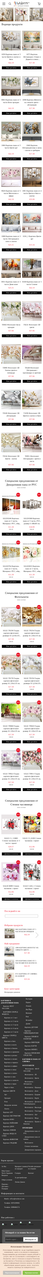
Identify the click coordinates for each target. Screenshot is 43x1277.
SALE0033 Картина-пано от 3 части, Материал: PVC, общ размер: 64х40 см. (31, 569)
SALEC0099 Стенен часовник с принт (11, 887)
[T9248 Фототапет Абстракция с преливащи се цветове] (32, 354)
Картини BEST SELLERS (8, 1007)
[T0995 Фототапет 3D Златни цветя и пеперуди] (11, 354)
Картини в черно (10, 1084)
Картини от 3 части (11, 1025)
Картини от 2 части (11, 1021)
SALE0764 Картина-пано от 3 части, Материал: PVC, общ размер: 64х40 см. (11, 569)
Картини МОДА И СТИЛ (9, 1135)
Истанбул (29, 1020)
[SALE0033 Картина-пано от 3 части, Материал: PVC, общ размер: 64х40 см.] (32, 552)
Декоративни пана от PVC (31, 1132)
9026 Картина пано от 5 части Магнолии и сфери (11, 193)
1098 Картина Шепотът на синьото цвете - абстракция (31, 102)
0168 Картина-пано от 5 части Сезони (32, 283)
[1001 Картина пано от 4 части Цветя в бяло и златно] (32, 177)
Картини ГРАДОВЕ (10, 1143)
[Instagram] (13, 1212)
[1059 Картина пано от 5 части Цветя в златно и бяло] (11, 40)
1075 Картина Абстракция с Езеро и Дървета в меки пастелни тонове (32, 57)
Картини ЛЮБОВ (9, 1130)
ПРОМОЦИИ (27, 1128)
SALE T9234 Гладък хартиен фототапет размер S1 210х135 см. (32, 633)
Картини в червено (11, 1062)
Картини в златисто (11, 1080)
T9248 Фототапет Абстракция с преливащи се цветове (32, 370)
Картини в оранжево (11, 1052)
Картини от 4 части (11, 1028)
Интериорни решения (12, 992)
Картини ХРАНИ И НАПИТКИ (30, 1038)
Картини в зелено (10, 1073)
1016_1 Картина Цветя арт (32, 237)
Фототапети (29, 1143)
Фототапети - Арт (31, 1114)
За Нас (4, 1166)
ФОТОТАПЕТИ (28, 1065)
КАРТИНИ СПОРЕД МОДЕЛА (10, 1013)
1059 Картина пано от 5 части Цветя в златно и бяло (11, 56)
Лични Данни (20, 1182)
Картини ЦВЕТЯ (9, 1091)
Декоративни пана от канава (31, 1138)
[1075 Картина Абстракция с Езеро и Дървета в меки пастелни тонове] (32, 40)
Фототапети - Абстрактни (28, 1083)
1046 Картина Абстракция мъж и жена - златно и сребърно (32, 147)
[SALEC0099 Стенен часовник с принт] (11, 872)
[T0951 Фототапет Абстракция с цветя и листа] (32, 442)
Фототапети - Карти (32, 1098)
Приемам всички (31, 1273)
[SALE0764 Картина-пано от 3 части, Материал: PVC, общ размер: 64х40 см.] (11, 552)
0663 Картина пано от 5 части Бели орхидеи (11, 101)
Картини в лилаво (10, 1059)
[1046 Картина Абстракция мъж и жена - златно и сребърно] (32, 131)
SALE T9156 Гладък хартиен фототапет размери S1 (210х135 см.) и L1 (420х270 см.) (32, 681)
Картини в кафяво (10, 1066)
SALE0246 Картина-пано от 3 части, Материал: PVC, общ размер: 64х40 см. (11, 521)
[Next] (35, 935)
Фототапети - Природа (33, 1087)
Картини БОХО (8, 1119)
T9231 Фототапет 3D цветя (31, 326)
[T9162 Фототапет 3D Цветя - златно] (11, 442)
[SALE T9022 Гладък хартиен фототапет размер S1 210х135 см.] (11, 760)
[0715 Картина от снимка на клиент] (9, 978)
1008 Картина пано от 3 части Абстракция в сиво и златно (11, 238)
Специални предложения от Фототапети (21, 595)
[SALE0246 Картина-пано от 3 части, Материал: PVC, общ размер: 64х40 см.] (11, 504)
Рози (6, 1102)
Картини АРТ (8, 1112)
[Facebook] (4, 1212)
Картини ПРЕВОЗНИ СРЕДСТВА (31, 1054)
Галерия (18, 1173)
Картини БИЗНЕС (31, 1049)
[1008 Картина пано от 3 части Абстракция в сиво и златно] (11, 222)
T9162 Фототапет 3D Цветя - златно (11, 457)
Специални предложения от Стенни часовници (21, 802)
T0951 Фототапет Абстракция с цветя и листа (32, 458)
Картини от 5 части (11, 1032)
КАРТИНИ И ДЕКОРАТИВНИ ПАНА (10, 1002)
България (29, 999)
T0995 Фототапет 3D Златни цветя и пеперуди (11, 370)
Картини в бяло (9, 1041)
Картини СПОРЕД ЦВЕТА (9, 1037)
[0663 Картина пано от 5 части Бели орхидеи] (11, 86)
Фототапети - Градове (32, 1094)
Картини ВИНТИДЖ (32, 1042)
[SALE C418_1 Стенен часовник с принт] (32, 872)
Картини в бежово (11, 1048)
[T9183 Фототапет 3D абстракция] (11, 399)
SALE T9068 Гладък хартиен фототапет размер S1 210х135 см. (11, 728)
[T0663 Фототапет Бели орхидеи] (11, 311)
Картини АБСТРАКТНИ (11, 1116)
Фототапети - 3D (31, 1074)
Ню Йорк (29, 1009)
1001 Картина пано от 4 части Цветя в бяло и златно (31, 193)
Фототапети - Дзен (31, 1091)
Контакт (31, 1173)
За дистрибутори (21, 1177)
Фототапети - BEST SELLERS (31, 1070)
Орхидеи (7, 1098)
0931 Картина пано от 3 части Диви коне (11, 283)
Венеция (29, 1013)
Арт (5, 1094)
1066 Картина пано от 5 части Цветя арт (11, 146)
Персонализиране (12, 1273)
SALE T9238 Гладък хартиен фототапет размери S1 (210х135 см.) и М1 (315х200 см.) (11, 633)
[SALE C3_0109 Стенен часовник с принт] (32, 824)
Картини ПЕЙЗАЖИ (10, 1123)
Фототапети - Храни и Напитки (32, 1123)
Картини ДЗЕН (8, 1126)
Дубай (28, 1024)
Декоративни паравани (33, 1150)
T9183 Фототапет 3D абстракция (11, 414)
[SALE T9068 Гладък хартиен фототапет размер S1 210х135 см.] (11, 712)
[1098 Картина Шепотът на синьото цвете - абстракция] (32, 86)
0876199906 (15, 1203)
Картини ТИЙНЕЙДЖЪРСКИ (30, 1032)
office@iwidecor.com (17, 1199)
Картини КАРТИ (31, 1046)
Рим (27, 1016)
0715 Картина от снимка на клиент (26, 975)
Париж (28, 1002)
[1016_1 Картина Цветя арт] (32, 222)
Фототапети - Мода (31, 1118)
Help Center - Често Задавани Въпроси (7, 1173)
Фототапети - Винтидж (33, 1107)
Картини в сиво (10, 1077)
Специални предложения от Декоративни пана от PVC (21, 482)
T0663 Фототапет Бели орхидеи (11, 326)
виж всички (21, 487)
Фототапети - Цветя (32, 1078)
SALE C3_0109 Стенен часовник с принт (32, 839)
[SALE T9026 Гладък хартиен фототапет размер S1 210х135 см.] (32, 712)
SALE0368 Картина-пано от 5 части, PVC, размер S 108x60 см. (32, 521)
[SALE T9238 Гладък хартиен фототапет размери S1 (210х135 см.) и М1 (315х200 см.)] (11, 617)
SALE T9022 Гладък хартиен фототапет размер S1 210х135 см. (11, 776)
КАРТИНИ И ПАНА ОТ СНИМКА (31, 1060)
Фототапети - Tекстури (33, 1111)
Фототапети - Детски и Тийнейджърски (32, 1103)
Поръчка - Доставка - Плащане (5, 1186)
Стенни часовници (31, 1146)
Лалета (6, 1109)
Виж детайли (11, 68)
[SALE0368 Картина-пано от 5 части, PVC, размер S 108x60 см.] (32, 504)
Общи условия (7, 1180)
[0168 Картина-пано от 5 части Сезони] (32, 268)
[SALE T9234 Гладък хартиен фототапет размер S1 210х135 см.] (32, 617)
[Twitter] (9, 1212)
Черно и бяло (9, 1087)
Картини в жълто (10, 1045)
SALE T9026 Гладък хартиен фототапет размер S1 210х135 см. (32, 728)
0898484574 (15, 1207)
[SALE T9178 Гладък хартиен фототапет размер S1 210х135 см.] (11, 664)
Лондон (28, 1006)
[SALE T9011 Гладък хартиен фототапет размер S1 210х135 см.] (32, 760)
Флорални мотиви (10, 1105)
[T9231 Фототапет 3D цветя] (32, 311)
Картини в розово (10, 1055)
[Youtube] (18, 1212)
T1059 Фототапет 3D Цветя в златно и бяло (32, 414)
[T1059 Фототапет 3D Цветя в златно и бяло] (32, 399)
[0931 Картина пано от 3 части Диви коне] (11, 268)
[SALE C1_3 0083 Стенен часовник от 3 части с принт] (11, 824)
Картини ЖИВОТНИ (10, 1139)
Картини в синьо (10, 1070)
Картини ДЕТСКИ (31, 1027)
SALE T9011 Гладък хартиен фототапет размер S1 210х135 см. (32, 776)
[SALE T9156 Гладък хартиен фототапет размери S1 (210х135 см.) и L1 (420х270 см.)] (32, 664)
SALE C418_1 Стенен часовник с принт (32, 887)
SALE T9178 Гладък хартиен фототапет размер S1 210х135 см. (11, 680)
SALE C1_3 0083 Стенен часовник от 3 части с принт (11, 840)
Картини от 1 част (10, 1018)
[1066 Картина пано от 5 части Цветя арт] (11, 131)
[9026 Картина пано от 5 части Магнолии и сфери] (11, 177)
